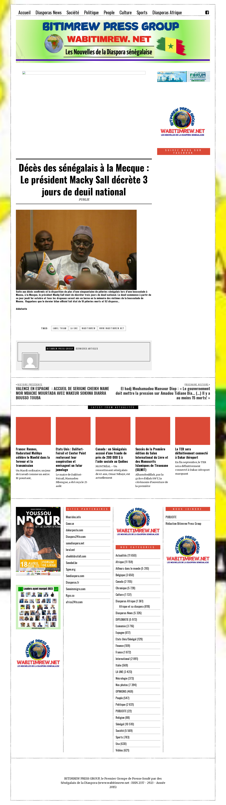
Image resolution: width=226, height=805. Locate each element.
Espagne (120, 632)
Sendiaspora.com (75, 576)
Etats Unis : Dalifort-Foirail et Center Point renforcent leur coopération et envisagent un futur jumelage (71, 459)
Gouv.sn (70, 523)
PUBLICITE (121, 711)
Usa (118, 744)
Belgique (120, 575)
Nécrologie (121, 678)
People (119, 698)
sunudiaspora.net (75, 543)
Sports (119, 737)
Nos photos (122, 685)
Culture (120, 594)
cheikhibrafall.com (76, 556)
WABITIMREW (89, 328)
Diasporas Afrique (125, 601)
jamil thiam (60, 328)
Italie (118, 665)
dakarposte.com (74, 530)
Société (120, 730)
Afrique (120, 562)
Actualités (121, 555)
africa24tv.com (74, 602)
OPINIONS (121, 691)
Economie (121, 626)
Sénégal (120, 724)
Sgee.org (70, 569)
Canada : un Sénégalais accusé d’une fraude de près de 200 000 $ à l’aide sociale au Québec (112, 455)
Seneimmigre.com (75, 589)
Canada (119, 581)
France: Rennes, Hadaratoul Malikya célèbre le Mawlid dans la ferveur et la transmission (33, 457)
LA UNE (119, 672)
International (123, 659)
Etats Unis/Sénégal (126, 639)
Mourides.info (73, 517)
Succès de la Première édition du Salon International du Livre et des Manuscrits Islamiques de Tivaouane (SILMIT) (151, 459)
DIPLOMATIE (122, 619)
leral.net (70, 550)
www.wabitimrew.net (111, 328)
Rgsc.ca (70, 595)
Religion (120, 717)
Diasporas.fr (72, 582)
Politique (120, 704)
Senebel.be (71, 563)
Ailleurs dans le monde (128, 568)
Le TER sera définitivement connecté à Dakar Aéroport (191, 453)
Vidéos (119, 750)
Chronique (121, 588)
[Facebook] (207, 12)
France (119, 652)
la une (74, 328)
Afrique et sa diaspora (131, 606)
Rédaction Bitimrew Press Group (183, 523)
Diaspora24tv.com (76, 536)
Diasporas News (124, 613)
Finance (120, 646)
